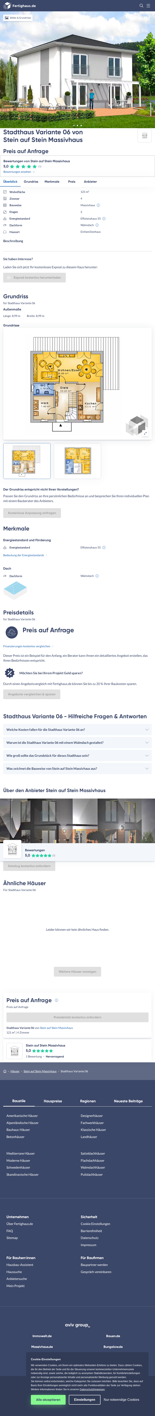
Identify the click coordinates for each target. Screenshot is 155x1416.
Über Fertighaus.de (19, 1224)
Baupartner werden (94, 1265)
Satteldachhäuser (93, 1153)
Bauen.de (113, 1336)
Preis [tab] (71, 182)
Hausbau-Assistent (19, 1265)
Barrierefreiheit (91, 1231)
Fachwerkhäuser (92, 1123)
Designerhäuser (92, 1116)
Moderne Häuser (18, 1160)
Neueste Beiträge (128, 1101)
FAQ (9, 1231)
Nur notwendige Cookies (121, 1399)
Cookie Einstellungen (95, 1224)
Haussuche (14, 1272)
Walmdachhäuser (93, 1167)
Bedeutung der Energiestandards (23, 555)
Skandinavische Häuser (22, 1174)
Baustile (18, 1101)
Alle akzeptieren (48, 1400)
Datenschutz (89, 1238)
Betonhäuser (15, 1137)
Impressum (88, 1245)
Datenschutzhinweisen (92, 1389)
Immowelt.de (42, 1336)
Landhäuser (89, 1137)
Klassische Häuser (93, 1130)
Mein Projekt (15, 1286)
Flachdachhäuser (92, 1160)
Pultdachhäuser (92, 1174)
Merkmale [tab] (52, 182)
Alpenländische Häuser (22, 1123)
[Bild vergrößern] (145, 433)
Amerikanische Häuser (22, 1116)
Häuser (15, 1071)
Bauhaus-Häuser (18, 1130)
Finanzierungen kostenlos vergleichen (26, 646)
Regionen (88, 1101)
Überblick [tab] (10, 182)
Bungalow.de (113, 1347)
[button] (141, 5)
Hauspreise (53, 1101)
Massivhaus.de (42, 1347)
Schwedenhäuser (18, 1167)
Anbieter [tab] (90, 182)
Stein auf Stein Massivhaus (56, 1028)
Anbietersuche (16, 1279)
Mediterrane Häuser (20, 1153)
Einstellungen (84, 1399)
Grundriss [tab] (31, 182)
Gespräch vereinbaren (96, 1272)
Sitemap (12, 1238)
